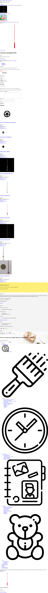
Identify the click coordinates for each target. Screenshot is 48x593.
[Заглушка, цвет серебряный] (3, 135)
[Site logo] (5, 3)
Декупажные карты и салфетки (9, 399)
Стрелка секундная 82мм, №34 (6, 173)
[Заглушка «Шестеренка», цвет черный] (7, 120)
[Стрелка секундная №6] (3, 259)
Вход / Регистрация (5, 568)
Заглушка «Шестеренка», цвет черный (8, 122)
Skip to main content (9, 0)
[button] (1, 127)
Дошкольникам (6, 561)
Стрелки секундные (10, 5)
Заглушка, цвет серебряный (5, 137)
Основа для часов (6, 455)
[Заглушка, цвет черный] (3, 149)
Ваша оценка (2, 91)
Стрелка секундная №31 (5, 195)
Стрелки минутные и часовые (8, 456)
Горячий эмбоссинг (7, 508)
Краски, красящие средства (8, 403)
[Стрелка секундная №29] (7, 237)
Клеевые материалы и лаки (8, 402)
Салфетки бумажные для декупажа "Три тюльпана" (8, 22)
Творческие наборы (7, 404)
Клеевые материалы (7, 510)
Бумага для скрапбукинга (8, 507)
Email (1, 101)
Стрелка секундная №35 (4, 13)
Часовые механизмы (7, 458)
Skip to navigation (3, 0)
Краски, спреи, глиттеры (8, 511)
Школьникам (6, 563)
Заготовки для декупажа (8, 400)
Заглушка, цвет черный (5, 151)
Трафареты (5, 405)
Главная (1, 5)
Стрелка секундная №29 (5, 239)
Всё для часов (5, 5)
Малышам (5, 562)
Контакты (1, 303)
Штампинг (5, 513)
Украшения (5, 406)
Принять (1, 571)
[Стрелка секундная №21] (7, 215)
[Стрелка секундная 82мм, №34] (7, 171)
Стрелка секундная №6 (4, 275)
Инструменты (6, 509)
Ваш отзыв (2, 98)
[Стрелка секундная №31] (7, 193)
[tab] (3, 63)
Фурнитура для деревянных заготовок (10, 401)
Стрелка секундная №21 (5, 217)
